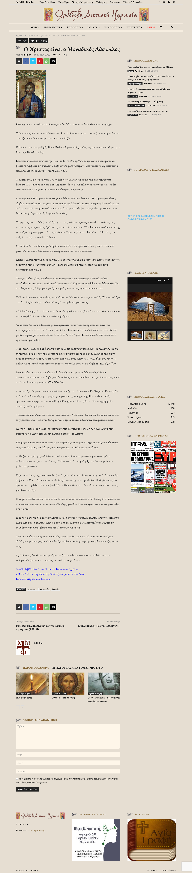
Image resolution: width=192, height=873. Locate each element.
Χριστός (55, 589)
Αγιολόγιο (29, 35)
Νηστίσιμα (132, 115)
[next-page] (22, 707)
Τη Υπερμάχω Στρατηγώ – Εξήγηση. (146, 101)
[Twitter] (174, 2)
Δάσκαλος (32, 589)
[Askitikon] (96, 14)
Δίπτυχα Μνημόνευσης (83, 2)
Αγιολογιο (74, 27)
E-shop (151, 27)
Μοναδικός (44, 589)
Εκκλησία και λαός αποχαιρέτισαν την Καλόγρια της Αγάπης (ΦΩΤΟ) (40, 627)
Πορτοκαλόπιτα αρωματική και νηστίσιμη (148, 110)
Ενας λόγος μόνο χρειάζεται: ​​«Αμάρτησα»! (99, 625)
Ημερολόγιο (63, 2)
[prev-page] (18, 707)
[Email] (53, 61)
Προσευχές (132, 96)
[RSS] (169, 2)
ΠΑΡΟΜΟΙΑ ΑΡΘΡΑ (36, 667)
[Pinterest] (40, 61)
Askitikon (26, 54)
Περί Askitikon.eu (153, 870)
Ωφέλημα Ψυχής (43, 35)
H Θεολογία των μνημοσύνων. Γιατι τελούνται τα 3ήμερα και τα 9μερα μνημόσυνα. (151, 78)
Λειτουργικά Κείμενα (136, 105)
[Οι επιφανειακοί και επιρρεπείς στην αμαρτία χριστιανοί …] (104, 684)
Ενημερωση (52, 27)
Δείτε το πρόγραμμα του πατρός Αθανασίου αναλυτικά (146, 217)
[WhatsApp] (47, 61)
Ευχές (130, 71)
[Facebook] (159, 2)
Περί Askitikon (47, 2)
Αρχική (34, 27)
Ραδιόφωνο (115, 2)
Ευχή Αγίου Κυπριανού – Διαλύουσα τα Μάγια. (150, 67)
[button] (172, 27)
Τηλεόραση (101, 2)
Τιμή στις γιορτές (24, 697)
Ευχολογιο (112, 27)
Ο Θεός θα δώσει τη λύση (63, 697)
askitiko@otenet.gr (36, 830)
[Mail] (164, 2)
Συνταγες (133, 27)
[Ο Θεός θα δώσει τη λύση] (68, 684)
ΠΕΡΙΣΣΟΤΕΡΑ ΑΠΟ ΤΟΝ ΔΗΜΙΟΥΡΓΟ (77, 667)
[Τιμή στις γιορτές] (32, 684)
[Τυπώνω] (19, 61)
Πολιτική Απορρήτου (133, 2)
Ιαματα (92, 27)
